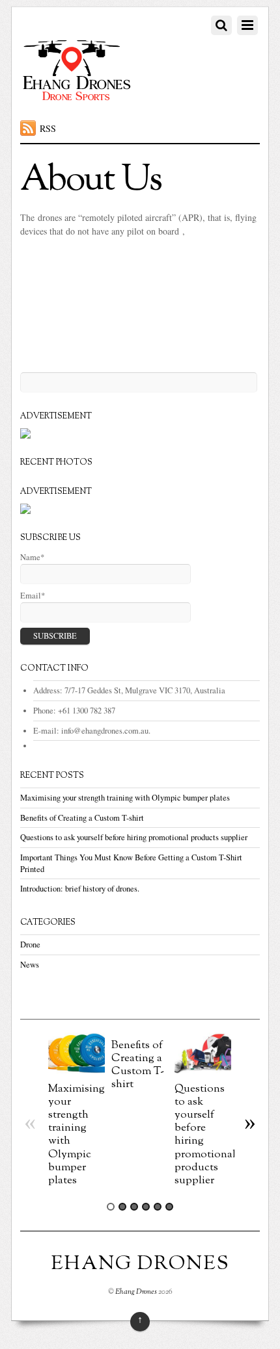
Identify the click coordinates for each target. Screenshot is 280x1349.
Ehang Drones (136, 1292)
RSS (48, 128)
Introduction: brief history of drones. (79, 888)
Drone (30, 944)
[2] (122, 1207)
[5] (157, 1207)
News (29, 964)
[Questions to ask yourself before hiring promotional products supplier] (203, 1070)
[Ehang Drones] (77, 99)
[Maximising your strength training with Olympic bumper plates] (76, 1070)
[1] (111, 1207)
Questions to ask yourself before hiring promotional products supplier (133, 837)
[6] (169, 1207)
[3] (134, 1207)
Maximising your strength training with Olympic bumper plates (125, 797)
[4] (146, 1207)
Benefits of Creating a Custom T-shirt (82, 817)
